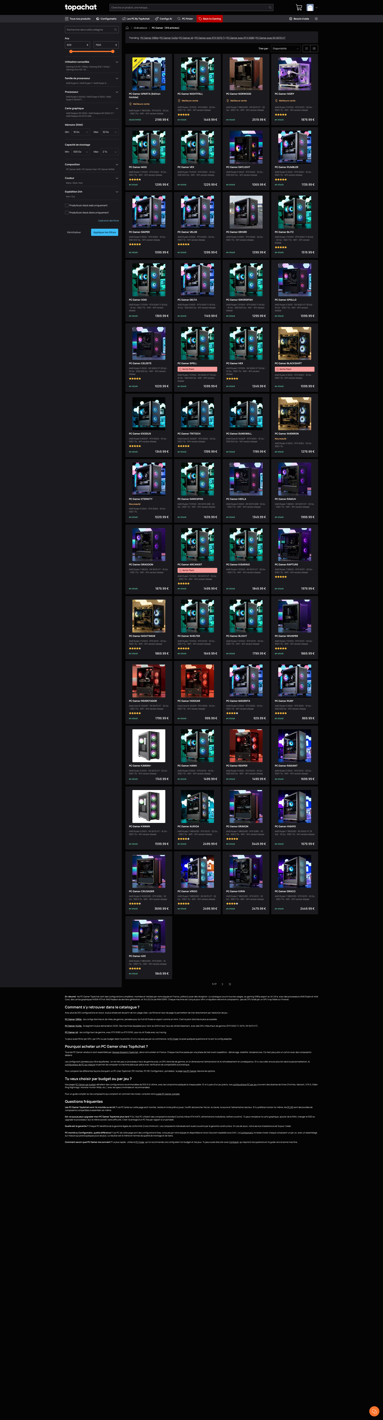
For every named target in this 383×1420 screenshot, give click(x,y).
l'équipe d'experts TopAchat (125, 1052)
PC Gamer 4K (186, 37)
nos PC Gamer (189, 1071)
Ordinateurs (140, 28)
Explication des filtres (108, 220)
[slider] (71, 51)
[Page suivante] (222, 984)
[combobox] (312, 7)
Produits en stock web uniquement (88, 205)
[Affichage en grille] (314, 48)
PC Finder (187, 18)
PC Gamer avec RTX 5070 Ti (210, 37)
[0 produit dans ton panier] (299, 7)
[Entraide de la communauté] (374, 1411)
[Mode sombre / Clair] (316, 18)
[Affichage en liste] (306, 48)
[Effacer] (115, 29)
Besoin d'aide (301, 18)
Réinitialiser (74, 232)
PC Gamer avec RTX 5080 (240, 37)
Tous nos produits (80, 18)
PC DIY (290, 1107)
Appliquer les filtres (104, 232)
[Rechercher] (270, 7)
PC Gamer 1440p (169, 37)
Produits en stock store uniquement (89, 212)
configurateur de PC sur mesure (80, 1064)
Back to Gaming (212, 18)
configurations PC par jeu (245, 1084)
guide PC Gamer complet (168, 1093)
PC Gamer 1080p (149, 37)
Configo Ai (166, 18)
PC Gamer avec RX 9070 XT (270, 37)
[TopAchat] (80, 7)
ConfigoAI (233, 1142)
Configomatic (109, 18)
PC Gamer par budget (85, 1084)
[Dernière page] (230, 984)
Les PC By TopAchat (138, 18)
